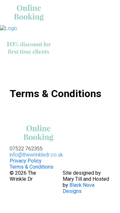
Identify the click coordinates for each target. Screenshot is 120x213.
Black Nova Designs (78, 188)
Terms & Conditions (31, 167)
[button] (98, 66)
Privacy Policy (26, 161)
